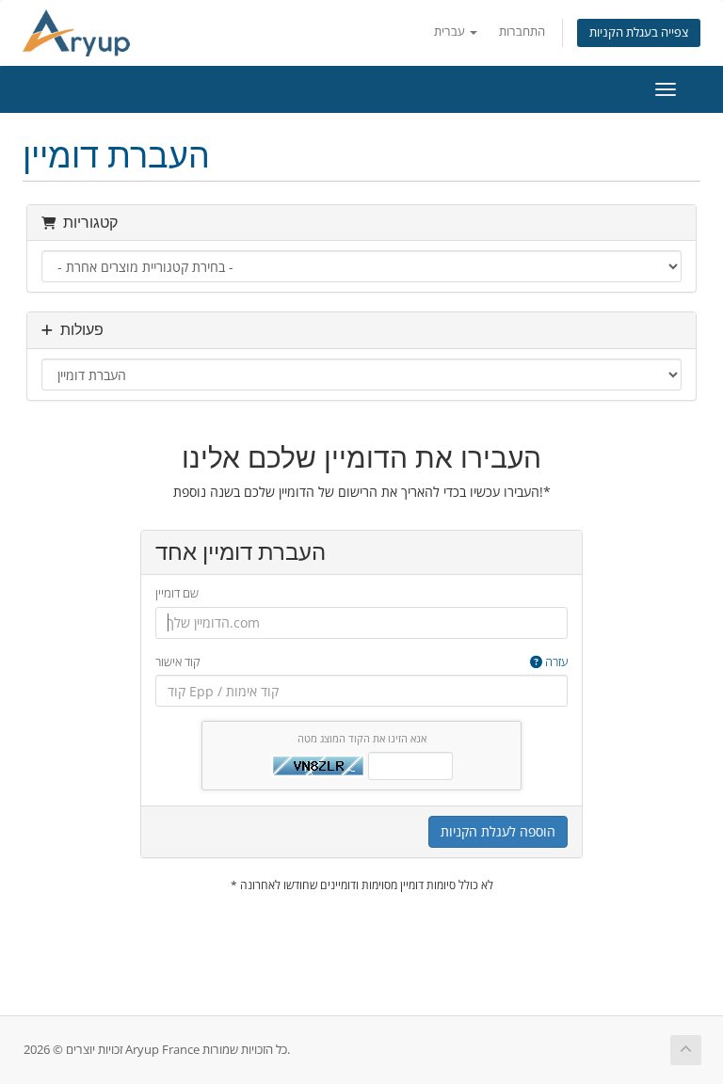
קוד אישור (361, 661)
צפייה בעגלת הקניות (638, 32)
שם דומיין (177, 592)
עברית (451, 32)
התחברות (522, 32)
